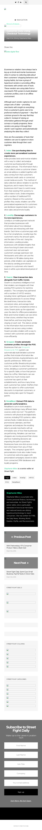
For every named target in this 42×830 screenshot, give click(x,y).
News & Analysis (12, 24)
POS (7, 482)
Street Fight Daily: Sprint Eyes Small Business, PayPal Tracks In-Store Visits (20, 573)
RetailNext (11, 401)
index (15, 477)
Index (8, 150)
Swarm (9, 277)
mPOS (31, 477)
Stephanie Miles (25, 38)
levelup (22, 477)
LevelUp (10, 215)
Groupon (10, 342)
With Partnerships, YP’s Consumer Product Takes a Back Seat (19, 547)
